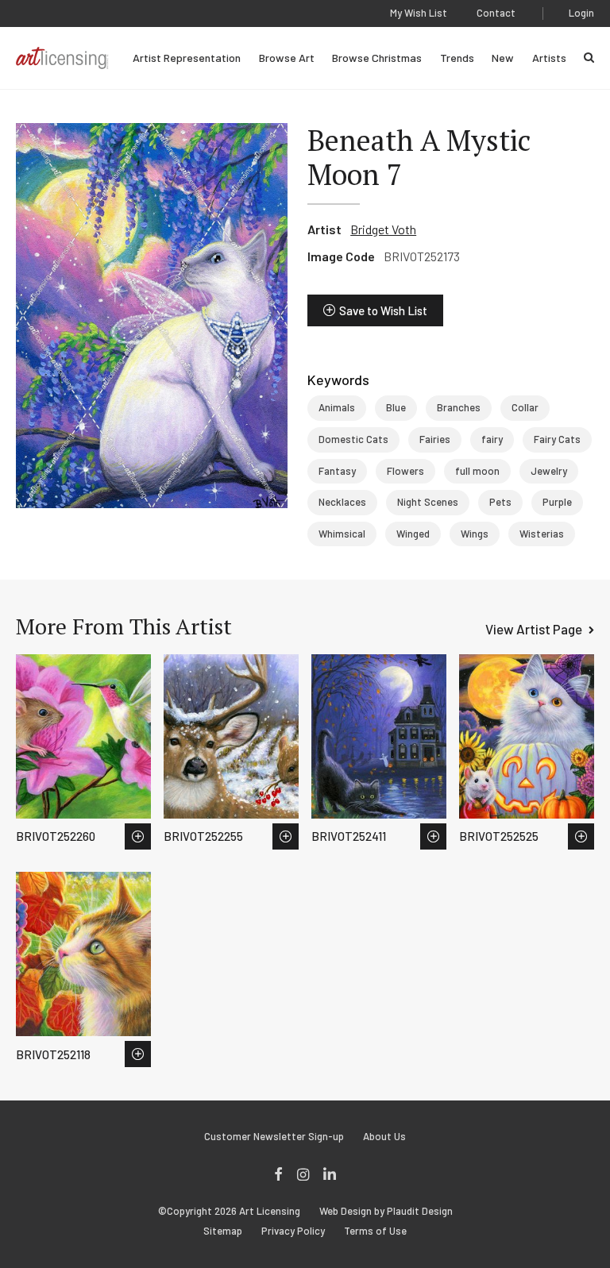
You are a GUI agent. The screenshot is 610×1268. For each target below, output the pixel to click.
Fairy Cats (557, 439)
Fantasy (337, 470)
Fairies (434, 439)
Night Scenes (427, 501)
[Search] (589, 57)
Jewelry (549, 470)
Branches (459, 407)
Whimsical (342, 533)
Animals (337, 407)
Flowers (405, 470)
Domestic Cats (353, 439)
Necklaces (342, 501)
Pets (500, 501)
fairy (492, 439)
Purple (557, 501)
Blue (396, 407)
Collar (525, 407)
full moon (477, 470)
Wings (474, 533)
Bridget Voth (383, 229)
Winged (413, 533)
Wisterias (541, 533)
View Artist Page (533, 629)
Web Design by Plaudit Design (386, 1211)
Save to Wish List (383, 310)
